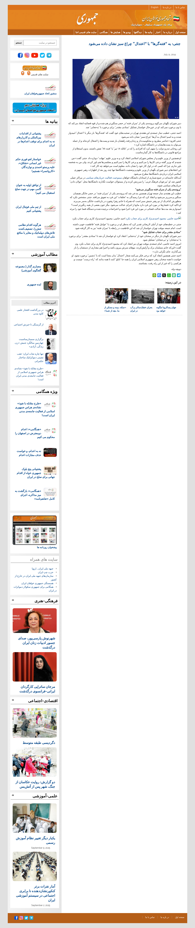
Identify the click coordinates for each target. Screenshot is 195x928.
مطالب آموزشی (44, 254)
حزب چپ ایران (45, 572)
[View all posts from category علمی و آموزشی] (13, 796)
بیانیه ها (148, 32)
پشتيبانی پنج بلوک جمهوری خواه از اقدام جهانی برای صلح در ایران (36, 473)
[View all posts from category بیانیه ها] (13, 122)
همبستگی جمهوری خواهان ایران (37, 583)
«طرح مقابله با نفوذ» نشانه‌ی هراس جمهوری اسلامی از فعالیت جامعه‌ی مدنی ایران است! (35, 409)
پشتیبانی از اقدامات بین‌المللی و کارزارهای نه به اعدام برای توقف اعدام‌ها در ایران (35, 139)
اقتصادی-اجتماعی (43, 700)
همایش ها (115, 32)
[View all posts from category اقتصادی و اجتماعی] (13, 701)
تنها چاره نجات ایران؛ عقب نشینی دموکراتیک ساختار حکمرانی (30, 357)
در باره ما (167, 7)
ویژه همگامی (47, 391)
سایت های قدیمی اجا (86, 32)
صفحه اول (180, 32)
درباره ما (167, 32)
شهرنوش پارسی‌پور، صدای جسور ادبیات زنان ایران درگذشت (36, 643)
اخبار (157, 32)
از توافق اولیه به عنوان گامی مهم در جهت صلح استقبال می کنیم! (35, 189)
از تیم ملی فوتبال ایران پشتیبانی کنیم (28, 209)
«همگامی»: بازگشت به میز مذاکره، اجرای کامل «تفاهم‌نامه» (35, 495)
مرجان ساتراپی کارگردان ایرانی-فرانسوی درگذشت (37, 688)
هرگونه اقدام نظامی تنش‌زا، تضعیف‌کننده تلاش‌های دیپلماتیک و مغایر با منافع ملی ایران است (36, 230)
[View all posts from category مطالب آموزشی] (13, 255)
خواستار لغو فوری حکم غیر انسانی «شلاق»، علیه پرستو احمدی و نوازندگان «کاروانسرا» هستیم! (35, 165)
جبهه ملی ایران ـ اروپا (42, 568)
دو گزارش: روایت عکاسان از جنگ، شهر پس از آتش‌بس (35, 784)
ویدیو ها (127, 32)
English (154, 7)
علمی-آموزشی (45, 796)
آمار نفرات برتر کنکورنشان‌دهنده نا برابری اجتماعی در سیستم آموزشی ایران (35, 893)
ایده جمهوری (34, 284)
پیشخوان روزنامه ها (47, 547)
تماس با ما (180, 7)
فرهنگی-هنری (46, 601)
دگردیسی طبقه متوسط (39, 742)
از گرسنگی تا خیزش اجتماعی (28, 324)
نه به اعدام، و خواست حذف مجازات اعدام (29, 453)
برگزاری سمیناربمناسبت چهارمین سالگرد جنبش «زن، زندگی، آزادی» (28, 343)
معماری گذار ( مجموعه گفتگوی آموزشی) (28, 268)
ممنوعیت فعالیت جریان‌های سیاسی (103, 177)
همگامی (103, 32)
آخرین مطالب (50, 302)
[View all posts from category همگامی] (13, 392)
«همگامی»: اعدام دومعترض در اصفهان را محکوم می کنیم (35, 433)
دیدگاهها (138, 32)
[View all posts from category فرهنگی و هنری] (13, 601)
